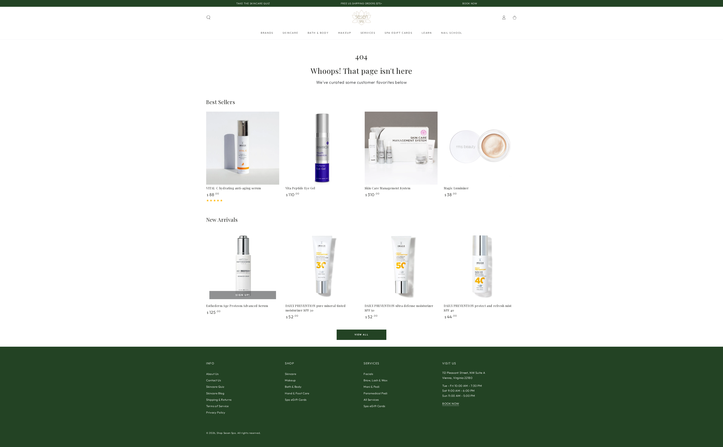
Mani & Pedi (371, 386)
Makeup (290, 380)
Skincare (290, 374)
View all (361, 334)
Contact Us (213, 380)
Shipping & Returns (219, 399)
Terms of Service (217, 406)
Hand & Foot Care (297, 393)
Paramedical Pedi (375, 393)
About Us (212, 374)
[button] (208, 17)
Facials (368, 374)
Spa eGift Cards (296, 399)
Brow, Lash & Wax (375, 380)
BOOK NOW (450, 403)
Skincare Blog (215, 393)
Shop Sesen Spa (226, 432)
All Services (371, 399)
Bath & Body (293, 386)
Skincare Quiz (215, 386)
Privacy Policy (215, 412)
